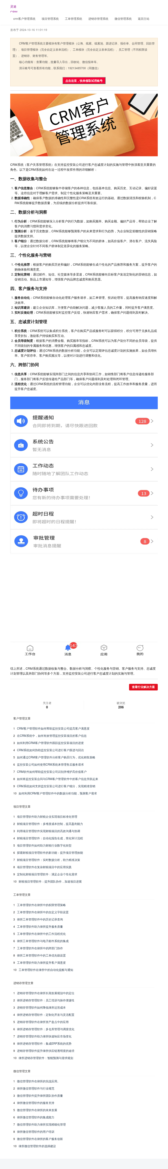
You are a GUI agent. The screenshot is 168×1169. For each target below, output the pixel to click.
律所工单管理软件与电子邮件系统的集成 (43, 941)
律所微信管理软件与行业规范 (35, 1088)
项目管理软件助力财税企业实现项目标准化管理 (47, 816)
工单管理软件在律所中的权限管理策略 (41, 905)
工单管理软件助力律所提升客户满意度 (41, 962)
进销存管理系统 (98, 18)
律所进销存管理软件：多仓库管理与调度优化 (45, 1029)
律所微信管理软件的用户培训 (35, 1131)
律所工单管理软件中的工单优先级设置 (41, 955)
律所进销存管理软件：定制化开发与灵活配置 (45, 1015)
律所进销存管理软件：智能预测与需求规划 (46, 1058)
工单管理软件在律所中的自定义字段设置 (43, 912)
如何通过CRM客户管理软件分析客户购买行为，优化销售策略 (56, 757)
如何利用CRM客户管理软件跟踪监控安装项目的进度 (50, 743)
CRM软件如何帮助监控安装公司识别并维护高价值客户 (52, 772)
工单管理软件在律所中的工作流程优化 (41, 934)
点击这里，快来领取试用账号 (84, 80)
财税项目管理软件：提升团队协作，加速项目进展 (50, 881)
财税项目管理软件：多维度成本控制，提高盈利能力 (50, 824)
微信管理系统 (123, 18)
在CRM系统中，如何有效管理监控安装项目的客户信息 (52, 735)
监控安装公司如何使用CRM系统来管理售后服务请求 (50, 764)
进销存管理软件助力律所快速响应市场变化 (44, 1036)
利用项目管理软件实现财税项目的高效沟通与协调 (48, 831)
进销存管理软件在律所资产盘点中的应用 (43, 1022)
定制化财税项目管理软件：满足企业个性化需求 (47, 874)
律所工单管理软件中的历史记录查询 (40, 919)
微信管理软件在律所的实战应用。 (38, 1081)
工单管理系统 (73, 18)
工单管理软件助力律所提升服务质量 (40, 926)
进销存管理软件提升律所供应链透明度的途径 (45, 1051)
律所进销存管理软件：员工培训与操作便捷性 (45, 1000)
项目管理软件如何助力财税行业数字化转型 (44, 845)
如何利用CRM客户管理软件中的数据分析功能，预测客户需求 (58, 793)
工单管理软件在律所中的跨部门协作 (40, 948)
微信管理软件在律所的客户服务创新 (40, 1139)
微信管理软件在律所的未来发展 (37, 1110)
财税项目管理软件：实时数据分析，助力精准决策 (48, 860)
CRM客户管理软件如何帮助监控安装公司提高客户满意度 (53, 728)
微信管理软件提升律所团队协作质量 (40, 1095)
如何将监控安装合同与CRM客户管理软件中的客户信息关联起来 (57, 779)
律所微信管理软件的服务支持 (35, 1103)
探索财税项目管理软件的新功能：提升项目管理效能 (50, 852)
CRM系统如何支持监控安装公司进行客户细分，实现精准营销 (56, 786)
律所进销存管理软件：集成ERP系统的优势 (44, 1043)
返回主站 (143, 18)
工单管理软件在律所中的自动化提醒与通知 (46, 970)
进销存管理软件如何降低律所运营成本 (41, 1007)
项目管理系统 (50, 18)
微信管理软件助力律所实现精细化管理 (41, 1124)
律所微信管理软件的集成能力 (35, 1117)
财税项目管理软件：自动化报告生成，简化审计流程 (50, 838)
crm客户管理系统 (24, 18)
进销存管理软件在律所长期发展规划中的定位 (45, 993)
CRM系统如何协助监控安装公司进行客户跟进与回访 (50, 750)
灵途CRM (13, 8)
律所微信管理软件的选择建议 (37, 1146)
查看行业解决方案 (143, 687)
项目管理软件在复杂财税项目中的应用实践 (44, 867)
